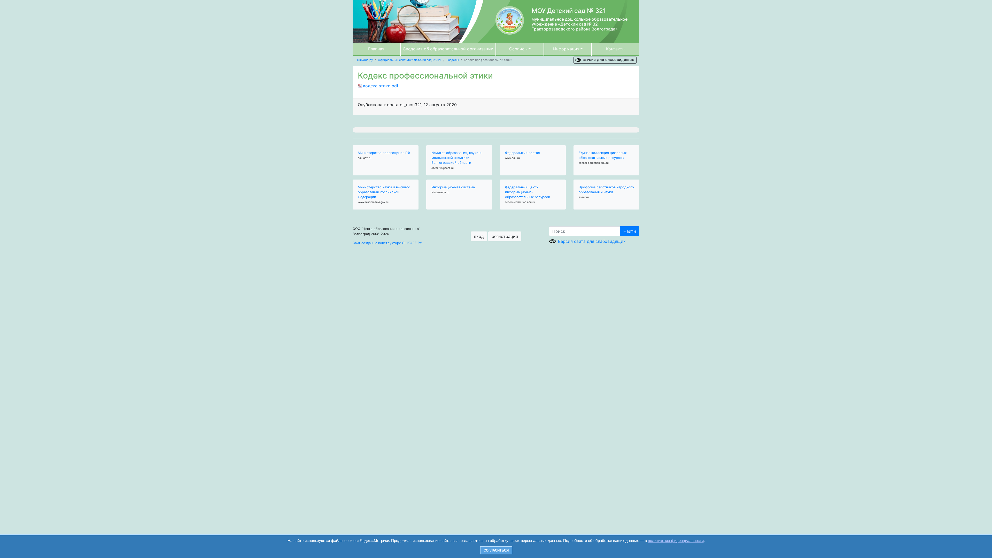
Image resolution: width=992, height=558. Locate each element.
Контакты (615, 48)
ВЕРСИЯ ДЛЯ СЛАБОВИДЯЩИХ (608, 60)
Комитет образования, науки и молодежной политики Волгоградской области (456, 158)
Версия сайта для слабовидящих (592, 241)
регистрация (505, 236)
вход (479, 236)
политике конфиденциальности (676, 540)
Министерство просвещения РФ (384, 153)
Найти (629, 231)
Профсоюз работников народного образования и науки (606, 189)
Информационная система (453, 187)
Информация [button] (566, 48)
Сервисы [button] (518, 48)
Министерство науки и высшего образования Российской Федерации (384, 192)
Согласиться (496, 550)
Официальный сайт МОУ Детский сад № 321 (409, 60)
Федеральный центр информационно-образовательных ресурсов (527, 192)
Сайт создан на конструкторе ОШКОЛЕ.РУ (387, 243)
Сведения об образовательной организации (448, 48)
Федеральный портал (522, 153)
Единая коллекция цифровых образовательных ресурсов (603, 155)
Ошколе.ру (365, 60)
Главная (376, 48)
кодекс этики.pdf (380, 85)
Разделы (452, 60)
